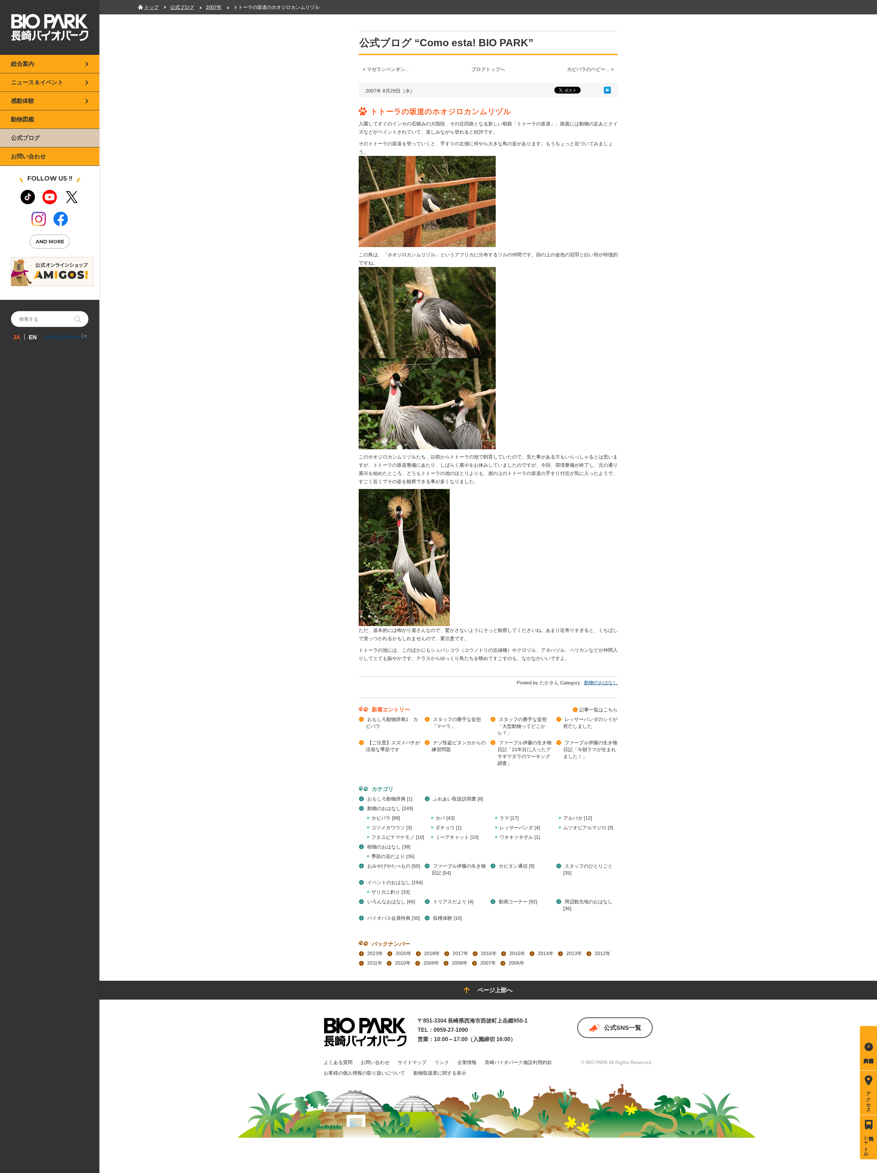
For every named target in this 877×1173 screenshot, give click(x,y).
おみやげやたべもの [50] (393, 866)
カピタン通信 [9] (516, 866)
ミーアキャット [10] (457, 837)
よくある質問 (338, 1062)
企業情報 (467, 1062)
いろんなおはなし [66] (391, 901)
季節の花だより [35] (393, 856)
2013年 (574, 953)
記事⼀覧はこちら (598, 709)
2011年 (374, 963)
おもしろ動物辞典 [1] (389, 799)
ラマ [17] (509, 818)
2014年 (546, 953)
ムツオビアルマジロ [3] (588, 827)
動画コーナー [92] (518, 901)
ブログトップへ (488, 69)
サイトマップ (412, 1062)
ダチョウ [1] (448, 827)
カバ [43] (445, 818)
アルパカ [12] (577, 818)
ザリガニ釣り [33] (390, 892)
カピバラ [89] (385, 818)
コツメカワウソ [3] (391, 827)
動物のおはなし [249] (390, 808)
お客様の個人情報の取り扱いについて (364, 1073)
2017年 (460, 953)
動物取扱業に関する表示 (439, 1073)
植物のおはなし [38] (388, 847)
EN (33, 337)
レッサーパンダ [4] (519, 827)
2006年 (516, 963)
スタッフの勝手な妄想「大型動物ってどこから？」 (522, 726)
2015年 (517, 953)
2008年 (460, 963)
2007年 (488, 963)
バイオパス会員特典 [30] (393, 918)
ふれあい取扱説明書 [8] (458, 799)
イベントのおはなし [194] (395, 882)
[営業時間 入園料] (868, 1048)
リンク (442, 1062)
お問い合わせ (375, 1062)
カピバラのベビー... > (590, 69)
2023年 (375, 953)
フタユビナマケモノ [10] (397, 837)
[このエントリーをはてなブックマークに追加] (607, 92)
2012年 (602, 953)
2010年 (403, 963)
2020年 (403, 953)
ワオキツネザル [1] (519, 837)
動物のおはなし (601, 682)
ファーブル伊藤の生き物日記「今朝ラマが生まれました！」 (590, 749)
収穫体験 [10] (447, 918)
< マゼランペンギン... (386, 69)
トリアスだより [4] (453, 901)
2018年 (432, 953)
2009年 (431, 963)
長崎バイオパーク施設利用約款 (518, 1062)
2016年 (489, 953)
